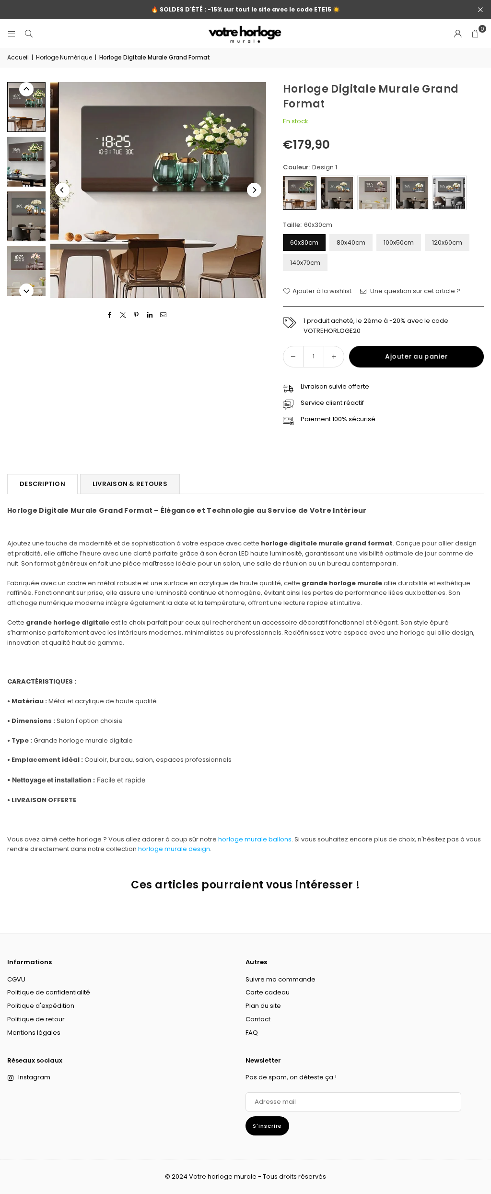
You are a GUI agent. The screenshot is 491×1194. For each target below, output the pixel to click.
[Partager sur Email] (163, 315)
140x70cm (305, 262)
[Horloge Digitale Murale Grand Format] (26, 107)
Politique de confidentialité (48, 992)
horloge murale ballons (255, 839)
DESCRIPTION (42, 483)
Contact (258, 1019)
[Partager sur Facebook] (109, 315)
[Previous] (62, 190)
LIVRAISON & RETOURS (130, 483)
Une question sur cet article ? (414, 291)
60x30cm (304, 242)
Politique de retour (36, 1019)
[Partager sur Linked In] (149, 315)
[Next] (254, 190)
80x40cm (351, 242)
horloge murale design (174, 848)
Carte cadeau (268, 992)
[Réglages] (458, 33)
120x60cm (447, 242)
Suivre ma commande (281, 979)
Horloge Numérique (64, 57)
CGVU (16, 979)
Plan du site (263, 1005)
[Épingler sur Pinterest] (136, 315)
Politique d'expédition (40, 1005)
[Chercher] (28, 33)
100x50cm (399, 242)
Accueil (18, 57)
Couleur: (310, 167)
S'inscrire (267, 1126)
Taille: (307, 224)
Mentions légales (33, 1032)
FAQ (252, 1032)
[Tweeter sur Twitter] (123, 315)
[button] (475, 33)
